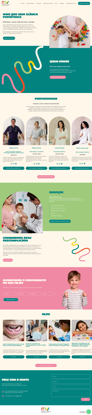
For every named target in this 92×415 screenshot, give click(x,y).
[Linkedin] (16, 163)
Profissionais (30, 3)
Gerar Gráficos (11, 299)
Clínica (23, 3)
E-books (62, 3)
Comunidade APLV (71, 3)
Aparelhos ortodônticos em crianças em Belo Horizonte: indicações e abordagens (81, 344)
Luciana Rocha (59, 148)
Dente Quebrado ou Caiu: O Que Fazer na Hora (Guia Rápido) (13, 344)
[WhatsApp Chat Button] (89, 412)
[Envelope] (11, 163)
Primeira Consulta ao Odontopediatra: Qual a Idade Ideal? (36, 345)
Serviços (38, 3)
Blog (56, 3)
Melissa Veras (36, 148)
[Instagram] (13, 163)
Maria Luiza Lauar (82, 148)
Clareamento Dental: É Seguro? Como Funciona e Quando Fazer (59, 344)
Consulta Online (48, 3)
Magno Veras (13, 148)
